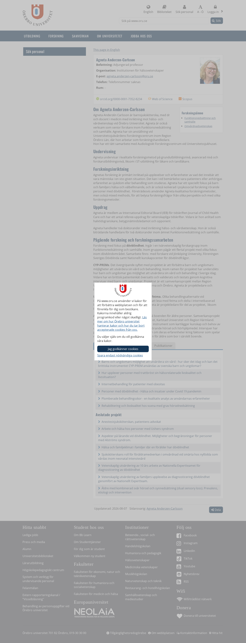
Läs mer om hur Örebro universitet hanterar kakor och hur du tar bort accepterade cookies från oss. (122, 323)
